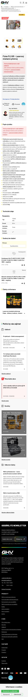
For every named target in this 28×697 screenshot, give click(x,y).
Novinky (7, 406)
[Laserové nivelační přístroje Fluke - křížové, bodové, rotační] (14, 304)
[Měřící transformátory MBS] (14, 500)
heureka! (4, 678)
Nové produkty (5, 611)
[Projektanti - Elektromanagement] (14, 342)
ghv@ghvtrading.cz (7, 580)
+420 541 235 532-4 (6, 578)
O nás (3, 619)
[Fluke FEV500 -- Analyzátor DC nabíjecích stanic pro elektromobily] (14, 446)
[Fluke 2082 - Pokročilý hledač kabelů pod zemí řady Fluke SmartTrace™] (14, 422)
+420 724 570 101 (14, 110)
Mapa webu (4, 663)
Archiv (3, 614)
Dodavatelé (4, 647)
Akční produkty (5, 609)
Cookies (4, 660)
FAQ (3, 639)
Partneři (5, 644)
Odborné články (10, 465)
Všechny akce (5, 400)
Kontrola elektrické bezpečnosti (10, 599)
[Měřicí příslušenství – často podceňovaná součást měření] (14, 479)
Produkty (5, 594)
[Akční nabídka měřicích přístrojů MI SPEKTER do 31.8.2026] (14, 391)
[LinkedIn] (5, 669)
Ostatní (4, 657)
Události (7, 329)
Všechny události (6, 373)
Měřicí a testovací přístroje (9, 597)
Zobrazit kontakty (6, 589)
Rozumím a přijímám (10, 691)
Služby (3, 606)
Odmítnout (17, 694)
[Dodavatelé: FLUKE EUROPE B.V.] (22, 15)
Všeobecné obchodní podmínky (10, 636)
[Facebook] (2, 669)
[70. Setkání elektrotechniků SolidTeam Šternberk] (14, 361)
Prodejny (4, 652)
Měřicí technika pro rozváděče (9, 604)
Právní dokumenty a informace (9, 634)
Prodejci (4, 650)
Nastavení (6, 694)
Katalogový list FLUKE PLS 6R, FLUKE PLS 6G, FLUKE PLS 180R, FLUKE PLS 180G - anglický (13, 260)
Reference (4, 632)
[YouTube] (8, 669)
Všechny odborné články (8, 512)
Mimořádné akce (10, 379)
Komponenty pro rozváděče (9, 602)
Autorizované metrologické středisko (11, 629)
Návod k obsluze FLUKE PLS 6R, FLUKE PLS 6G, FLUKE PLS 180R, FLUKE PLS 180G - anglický (13, 278)
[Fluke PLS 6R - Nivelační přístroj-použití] (13, 25)
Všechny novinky (6, 459)
